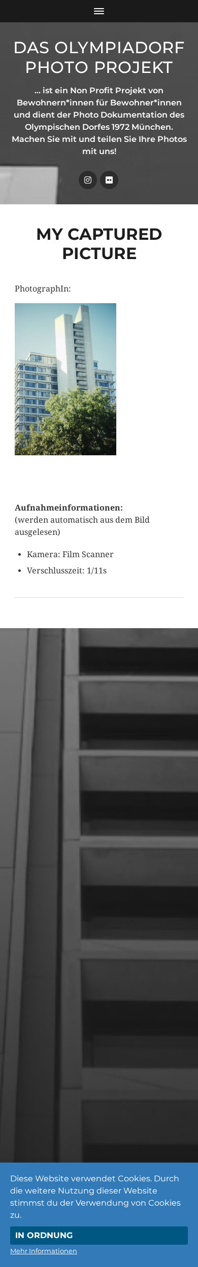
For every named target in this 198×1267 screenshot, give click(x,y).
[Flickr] (109, 180)
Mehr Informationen (43, 1251)
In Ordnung (44, 1235)
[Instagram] (88, 180)
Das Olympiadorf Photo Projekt (99, 57)
